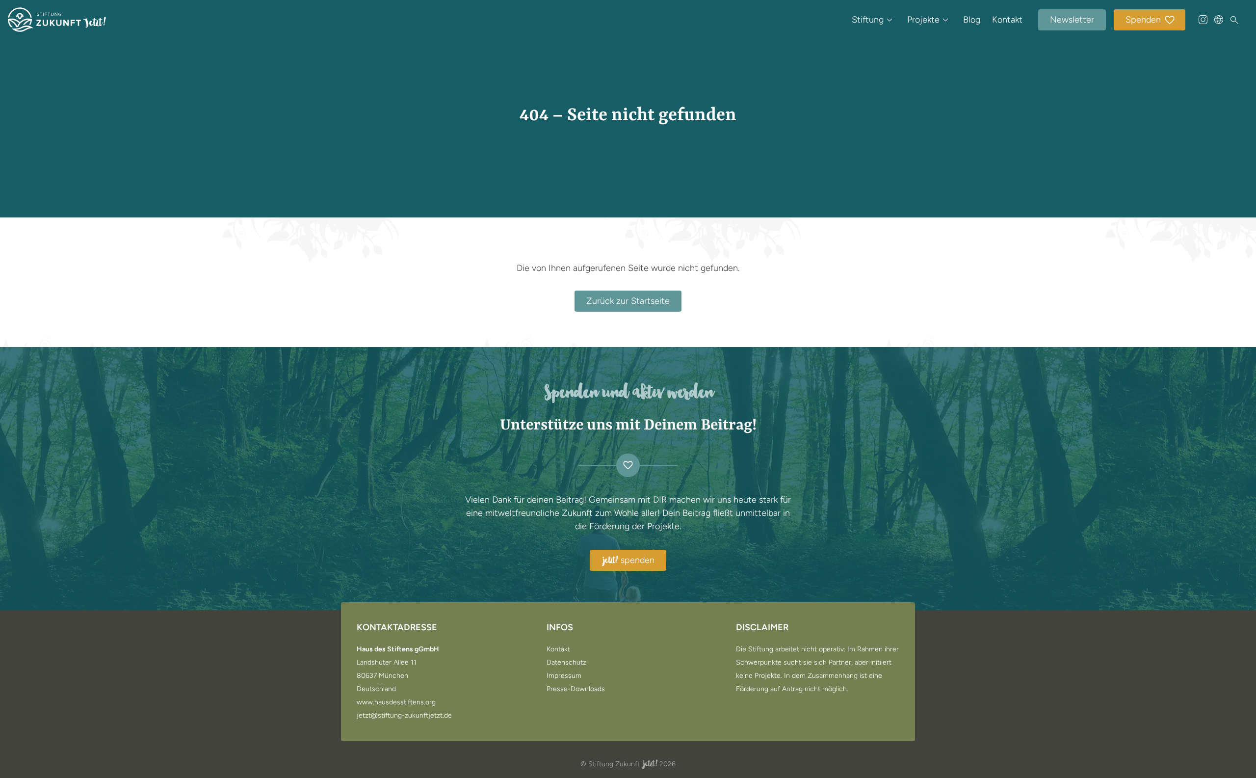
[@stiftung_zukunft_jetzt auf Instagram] (1203, 20)
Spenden (1143, 19)
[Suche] (1234, 20)
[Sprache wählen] (1219, 20)
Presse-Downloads (576, 689)
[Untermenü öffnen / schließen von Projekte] (945, 19)
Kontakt (1007, 19)
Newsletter (1072, 19)
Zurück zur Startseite (628, 300)
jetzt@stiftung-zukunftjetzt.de (404, 716)
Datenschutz (566, 663)
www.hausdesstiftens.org (396, 702)
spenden (628, 560)
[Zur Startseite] (57, 19)
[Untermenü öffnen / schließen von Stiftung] (889, 19)
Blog (971, 19)
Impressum (564, 676)
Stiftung (868, 19)
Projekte (923, 19)
